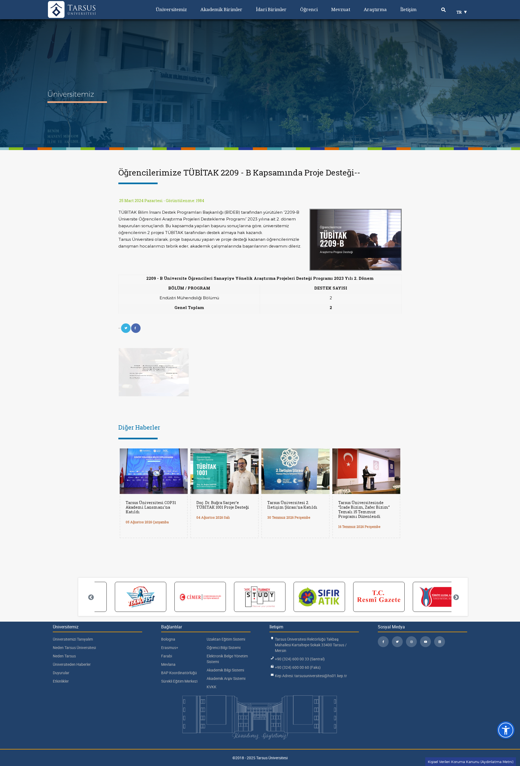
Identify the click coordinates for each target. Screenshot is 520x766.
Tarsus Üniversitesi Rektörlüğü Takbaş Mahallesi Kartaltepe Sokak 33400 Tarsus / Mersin (311, 645)
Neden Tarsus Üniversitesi (74, 647)
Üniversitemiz (171, 9)
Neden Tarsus (64, 655)
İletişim (408, 9)
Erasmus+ (169, 647)
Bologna (168, 639)
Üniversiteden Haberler (72, 664)
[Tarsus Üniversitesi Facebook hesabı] (383, 641)
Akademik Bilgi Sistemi (225, 670)
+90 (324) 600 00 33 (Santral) (300, 658)
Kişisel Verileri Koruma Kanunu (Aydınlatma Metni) (470, 761)
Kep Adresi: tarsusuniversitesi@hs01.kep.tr (311, 675)
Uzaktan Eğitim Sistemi (226, 639)
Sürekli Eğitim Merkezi (179, 681)
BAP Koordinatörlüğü (179, 672)
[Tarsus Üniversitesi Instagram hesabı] (411, 641)
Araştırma (375, 9)
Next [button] (455, 597)
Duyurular (61, 672)
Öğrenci (309, 9)
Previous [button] (90, 597)
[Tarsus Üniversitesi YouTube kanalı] (425, 641)
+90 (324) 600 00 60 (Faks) (298, 667)
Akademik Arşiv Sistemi (226, 678)
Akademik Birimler (221, 9)
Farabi (166, 655)
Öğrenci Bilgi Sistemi (223, 647)
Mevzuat (340, 9)
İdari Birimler (271, 9)
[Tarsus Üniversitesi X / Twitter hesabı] (397, 641)
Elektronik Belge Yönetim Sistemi (227, 658)
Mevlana (168, 664)
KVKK (211, 686)
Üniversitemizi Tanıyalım (73, 639)
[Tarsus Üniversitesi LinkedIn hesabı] (439, 641)
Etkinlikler (61, 681)
